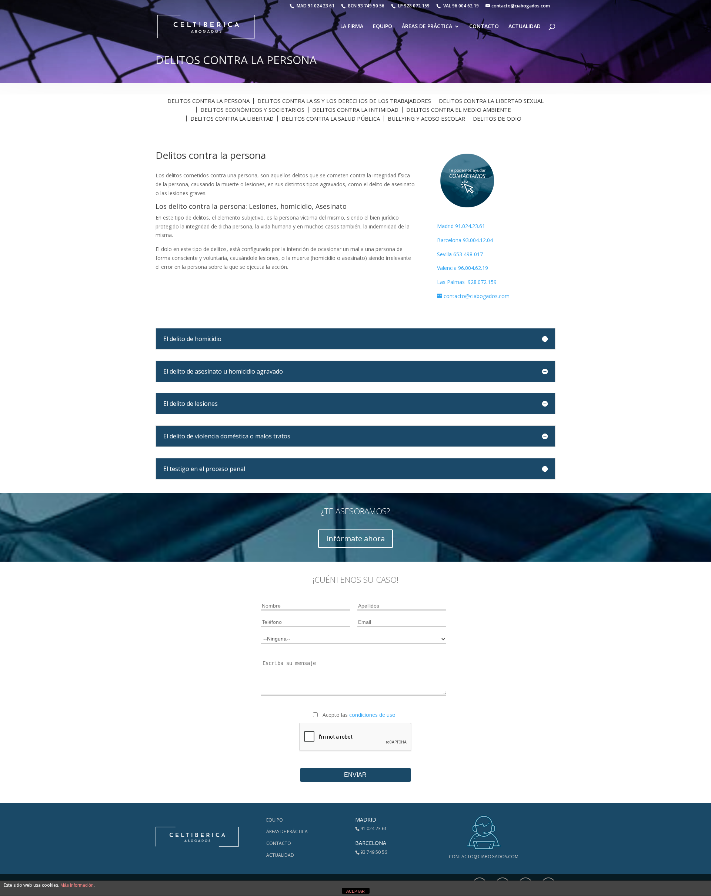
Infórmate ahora (355, 539)
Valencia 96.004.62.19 (462, 267)
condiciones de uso (372, 714)
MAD (315, 6)
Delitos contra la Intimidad (355, 109)
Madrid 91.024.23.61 (461, 226)
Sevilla (445, 254)
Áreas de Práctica (427, 27)
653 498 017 (468, 254)
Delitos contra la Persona (208, 100)
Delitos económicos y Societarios (252, 109)
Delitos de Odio (497, 118)
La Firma (351, 27)
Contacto (484, 27)
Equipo (382, 27)
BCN (366, 6)
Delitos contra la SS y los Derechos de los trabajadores (344, 100)
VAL (461, 6)
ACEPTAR (355, 891)
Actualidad (524, 27)
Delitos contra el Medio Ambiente (458, 109)
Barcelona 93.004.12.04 (465, 240)
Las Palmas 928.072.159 (467, 281)
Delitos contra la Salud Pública (330, 118)
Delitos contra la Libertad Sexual (491, 100)
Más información (77, 885)
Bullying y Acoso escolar (426, 118)
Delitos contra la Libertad (232, 118)
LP (414, 6)
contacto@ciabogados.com (483, 856)
